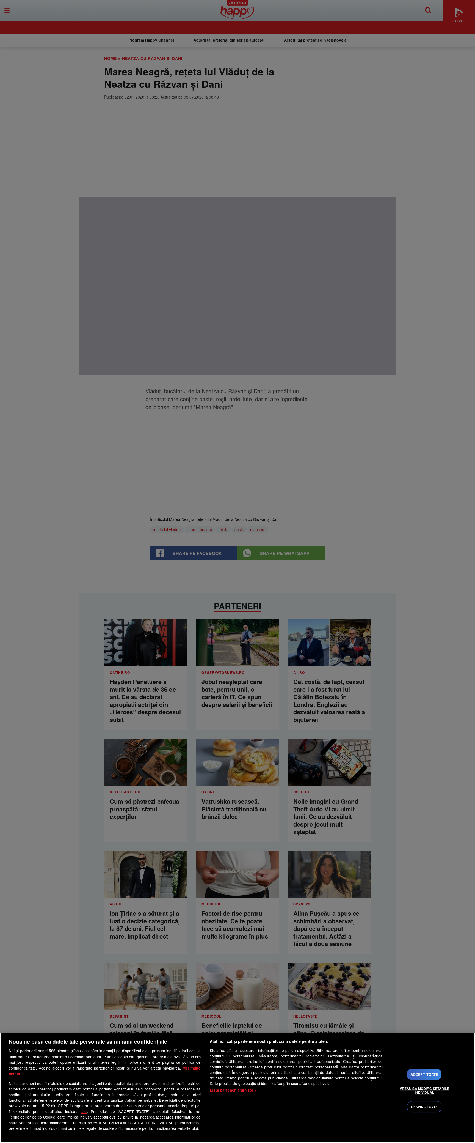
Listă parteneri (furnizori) (233, 1090)
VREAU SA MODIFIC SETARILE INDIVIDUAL (424, 1090)
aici (84, 1111)
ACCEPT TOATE (424, 1074)
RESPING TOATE (424, 1106)
